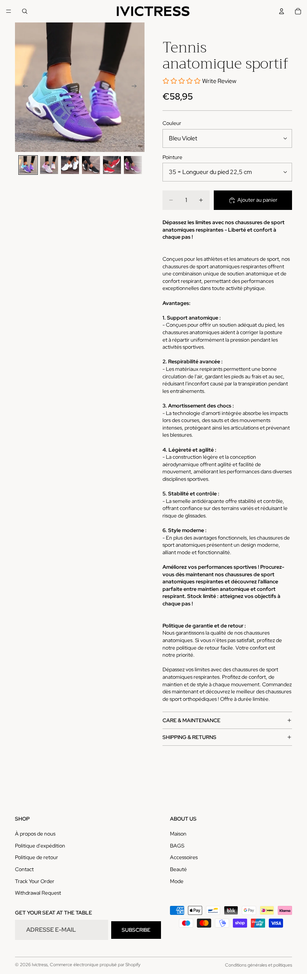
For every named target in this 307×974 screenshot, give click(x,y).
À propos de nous (35, 833)
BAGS (177, 845)
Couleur (171, 123)
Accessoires (184, 857)
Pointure (172, 157)
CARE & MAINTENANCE (191, 720)
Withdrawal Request (38, 892)
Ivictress (40, 965)
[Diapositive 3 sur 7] (70, 165)
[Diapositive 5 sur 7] (112, 165)
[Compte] (281, 11)
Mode (176, 881)
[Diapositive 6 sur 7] (133, 165)
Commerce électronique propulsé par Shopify (95, 965)
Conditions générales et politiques (258, 965)
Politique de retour (36, 857)
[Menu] (8, 11)
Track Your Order (34, 881)
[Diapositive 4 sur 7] (91, 165)
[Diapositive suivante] (136, 87)
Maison (178, 833)
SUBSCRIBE (136, 929)
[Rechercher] (24, 11)
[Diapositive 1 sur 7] (28, 165)
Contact (24, 869)
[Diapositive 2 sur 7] (49, 165)
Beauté (178, 869)
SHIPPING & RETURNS (189, 737)
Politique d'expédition (40, 845)
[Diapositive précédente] (23, 87)
